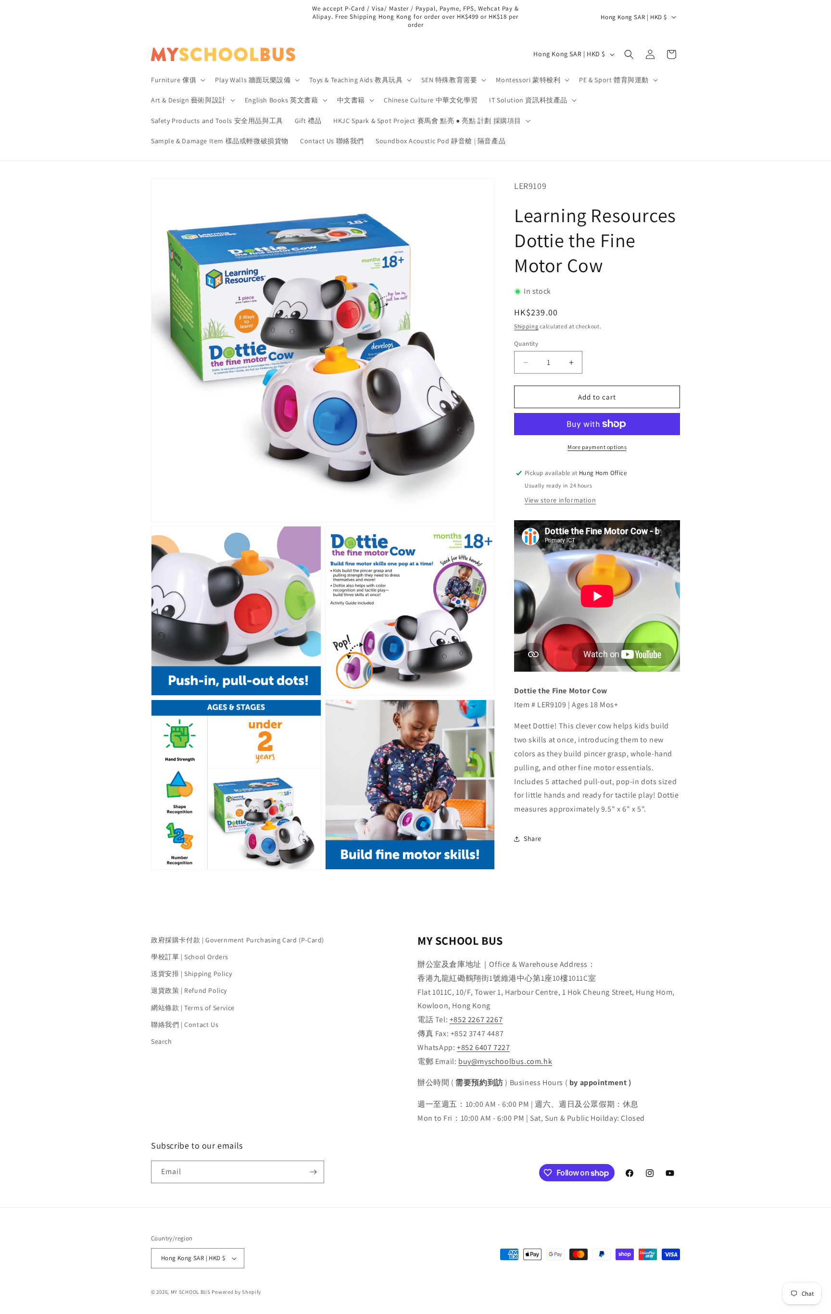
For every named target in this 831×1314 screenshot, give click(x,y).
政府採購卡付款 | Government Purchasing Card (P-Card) (237, 940)
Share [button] (532, 838)
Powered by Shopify (236, 1292)
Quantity (526, 343)
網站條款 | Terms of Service (193, 1007)
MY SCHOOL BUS (191, 1292)
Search (161, 1041)
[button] (177, 80)
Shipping (526, 326)
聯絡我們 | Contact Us (184, 1024)
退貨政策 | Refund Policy (189, 990)
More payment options (597, 447)
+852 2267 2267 (476, 1019)
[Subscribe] (313, 1172)
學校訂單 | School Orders (189, 956)
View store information (560, 500)
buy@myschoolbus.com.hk (505, 1061)
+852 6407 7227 (483, 1047)
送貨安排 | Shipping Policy (191, 973)
